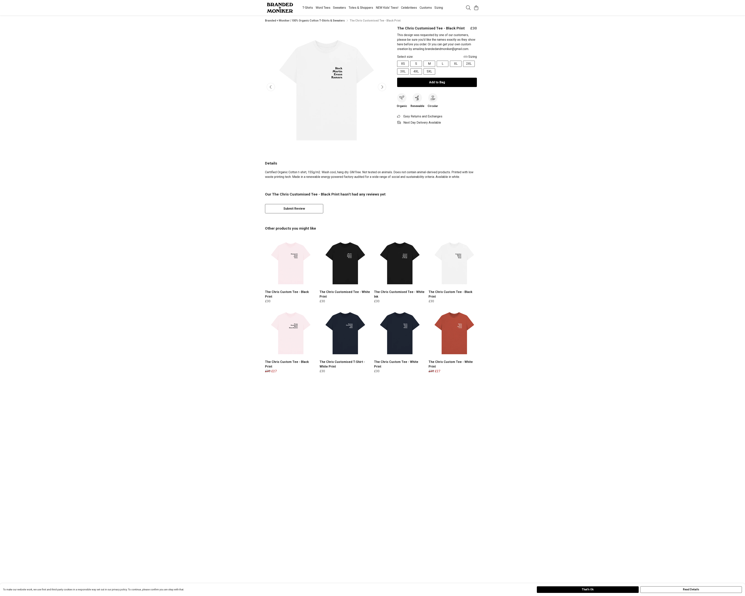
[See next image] (382, 87)
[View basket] (476, 8)
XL (456, 63)
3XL (403, 71)
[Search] (468, 8)
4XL (416, 71)
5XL (429, 71)
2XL (469, 63)
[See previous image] (271, 87)
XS (403, 63)
